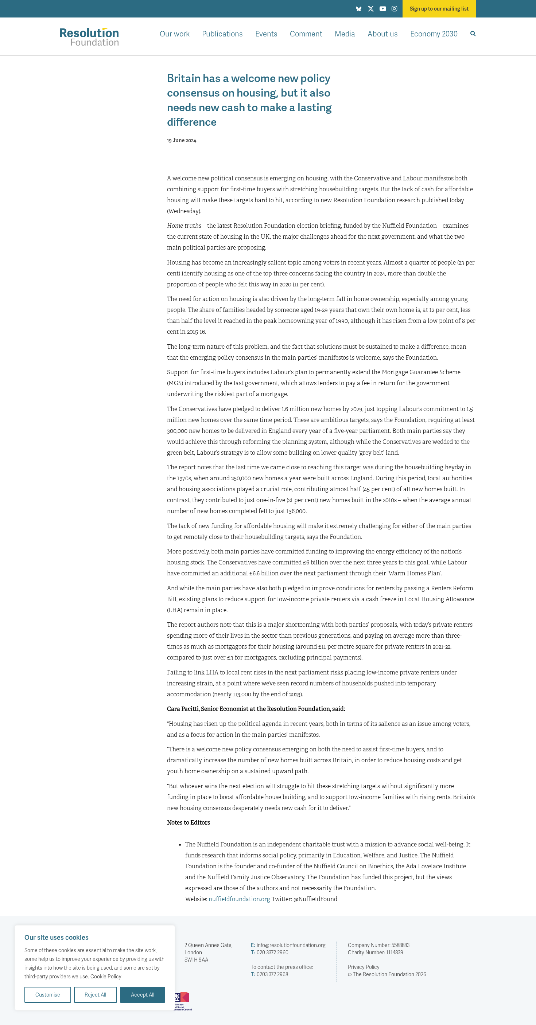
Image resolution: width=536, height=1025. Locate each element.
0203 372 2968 (269, 974)
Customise (47, 994)
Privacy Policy (364, 966)
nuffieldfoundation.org (239, 899)
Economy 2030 (434, 33)
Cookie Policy (105, 976)
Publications (222, 33)
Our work (175, 33)
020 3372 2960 (269, 952)
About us (383, 33)
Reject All (95, 994)
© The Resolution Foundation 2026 (387, 974)
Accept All (142, 994)
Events (266, 33)
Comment (306, 33)
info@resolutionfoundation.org (288, 945)
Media (345, 33)
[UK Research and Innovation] (183, 1004)
